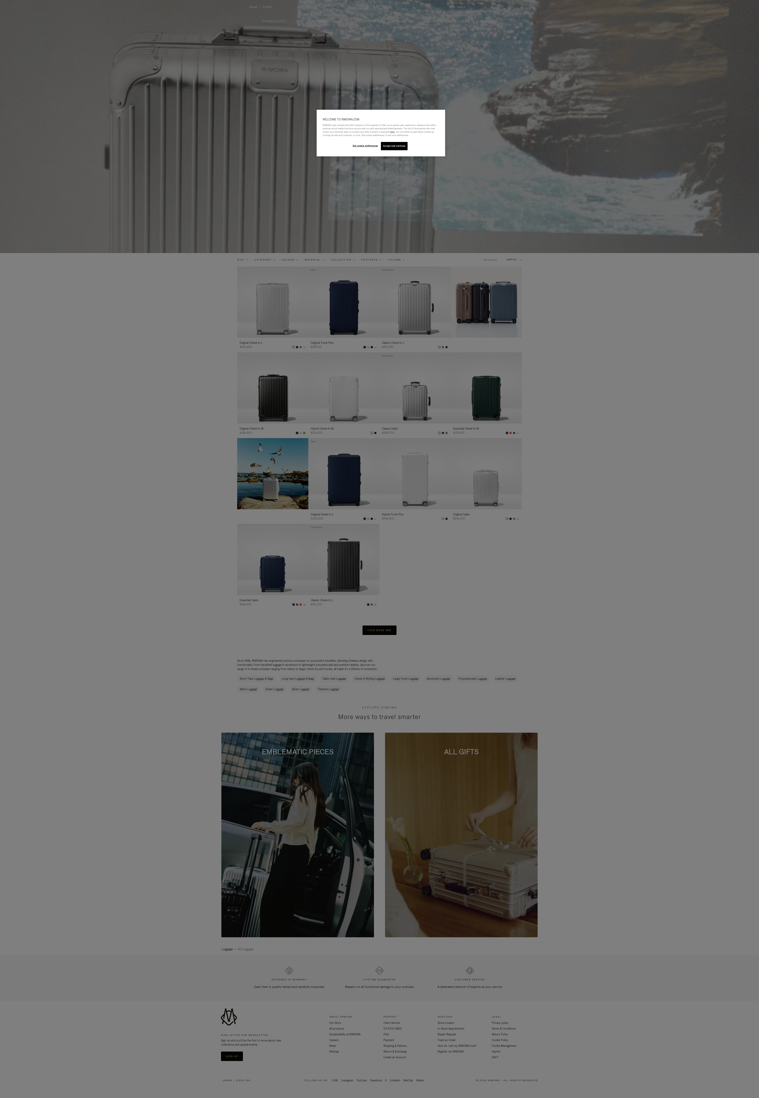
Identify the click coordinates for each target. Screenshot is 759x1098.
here (392, 131)
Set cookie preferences (365, 145)
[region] (381, 133)
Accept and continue (394, 145)
